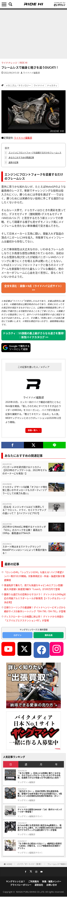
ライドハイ (39, 85)
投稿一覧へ (33, 430)
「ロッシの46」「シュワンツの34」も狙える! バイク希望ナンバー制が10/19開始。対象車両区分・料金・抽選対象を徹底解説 (34, 576)
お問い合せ (51, 884)
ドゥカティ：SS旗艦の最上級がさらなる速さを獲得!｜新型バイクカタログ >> (33, 335)
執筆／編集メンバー (51, 881)
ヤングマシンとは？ (15, 881)
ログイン (17, 635)
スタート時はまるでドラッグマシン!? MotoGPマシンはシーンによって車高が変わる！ (24, 549)
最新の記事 (11, 162)
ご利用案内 (33, 881)
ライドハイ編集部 (31, 72)
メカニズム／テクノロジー (18, 85)
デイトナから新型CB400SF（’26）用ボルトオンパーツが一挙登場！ (40, 810)
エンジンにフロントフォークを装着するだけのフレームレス (33, 152)
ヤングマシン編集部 (26, 782)
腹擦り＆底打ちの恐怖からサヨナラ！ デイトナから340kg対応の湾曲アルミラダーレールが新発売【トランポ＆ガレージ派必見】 (35, 598)
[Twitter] (33, 445)
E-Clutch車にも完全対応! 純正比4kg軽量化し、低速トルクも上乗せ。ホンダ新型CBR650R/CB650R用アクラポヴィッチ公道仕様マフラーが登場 (40, 827)
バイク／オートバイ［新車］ (29, 864)
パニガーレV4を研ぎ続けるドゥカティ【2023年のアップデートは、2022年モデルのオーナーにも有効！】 (24, 470)
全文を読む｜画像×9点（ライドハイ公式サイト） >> (33, 288)
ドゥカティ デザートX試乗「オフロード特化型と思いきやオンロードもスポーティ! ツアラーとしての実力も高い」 (24, 490)
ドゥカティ (52, 85)
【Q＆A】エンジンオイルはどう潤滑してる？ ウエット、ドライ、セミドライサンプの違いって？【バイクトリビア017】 (24, 510)
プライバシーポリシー (20, 884)
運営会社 (39, 884)
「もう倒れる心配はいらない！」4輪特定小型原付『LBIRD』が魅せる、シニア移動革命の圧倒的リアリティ (40, 845)
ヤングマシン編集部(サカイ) (30, 816)
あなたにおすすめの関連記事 (19, 157)
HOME (9, 864)
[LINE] (54, 445)
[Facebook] (12, 445)
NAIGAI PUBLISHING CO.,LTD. (31, 891)
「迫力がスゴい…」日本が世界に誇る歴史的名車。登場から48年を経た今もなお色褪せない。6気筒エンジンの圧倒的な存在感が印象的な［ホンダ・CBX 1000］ (40, 793)
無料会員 (49, 635)
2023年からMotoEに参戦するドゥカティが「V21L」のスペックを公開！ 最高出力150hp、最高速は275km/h (24, 530)
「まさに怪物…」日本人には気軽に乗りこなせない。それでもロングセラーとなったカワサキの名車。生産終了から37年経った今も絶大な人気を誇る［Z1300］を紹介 (39, 775)
